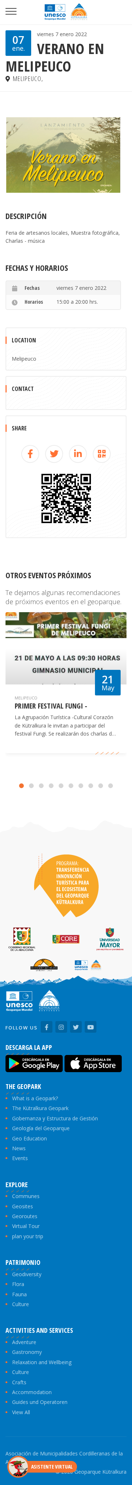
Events (20, 1158)
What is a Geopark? (35, 1098)
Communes (26, 1196)
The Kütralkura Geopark (40, 1108)
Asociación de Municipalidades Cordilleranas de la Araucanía (64, 1457)
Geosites (22, 1206)
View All (21, 1412)
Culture (20, 1304)
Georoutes (24, 1216)
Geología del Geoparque (41, 1128)
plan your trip (27, 1236)
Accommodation (32, 1392)
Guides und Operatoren (39, 1401)
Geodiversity (26, 1274)
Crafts (19, 1382)
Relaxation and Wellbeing (42, 1362)
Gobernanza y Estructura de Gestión (55, 1118)
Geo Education (29, 1138)
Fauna (19, 1294)
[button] (21, 786)
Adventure (24, 1342)
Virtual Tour (26, 1226)
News (19, 1148)
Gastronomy (27, 1351)
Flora (18, 1284)
